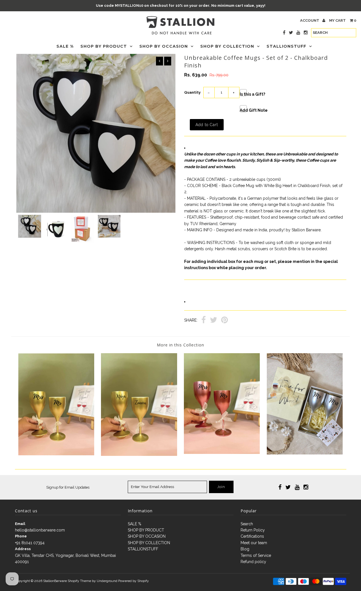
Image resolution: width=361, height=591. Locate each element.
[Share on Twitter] (213, 320)
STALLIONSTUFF (286, 46)
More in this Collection (180, 345)
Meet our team (254, 543)
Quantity (192, 92)
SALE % (65, 46)
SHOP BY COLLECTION (227, 46)
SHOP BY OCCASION (163, 46)
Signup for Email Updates (67, 487)
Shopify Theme (79, 581)
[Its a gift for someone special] (305, 453)
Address (23, 549)
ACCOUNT (310, 20)
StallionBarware (55, 581)
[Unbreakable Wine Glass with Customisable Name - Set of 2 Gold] (139, 454)
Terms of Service (256, 555)
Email (20, 524)
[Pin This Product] (224, 320)
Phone (21, 536)
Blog (245, 549)
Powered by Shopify (133, 581)
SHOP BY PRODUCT (103, 46)
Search (247, 524)
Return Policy (253, 530)
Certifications (252, 536)
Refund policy (253, 561)
